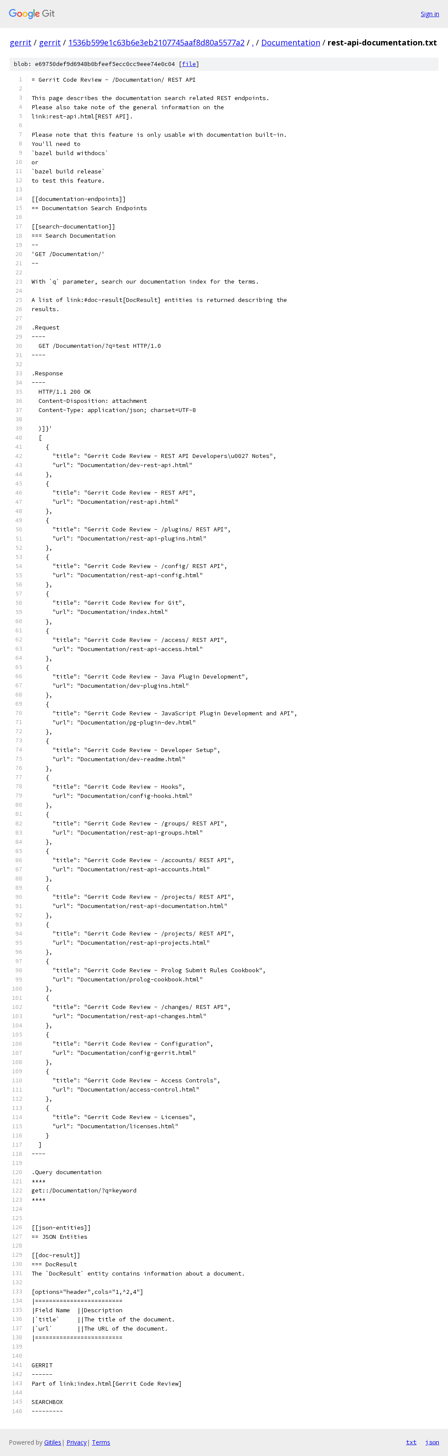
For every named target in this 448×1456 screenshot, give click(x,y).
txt (411, 1442)
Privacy (76, 1442)
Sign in (430, 14)
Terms (101, 1442)
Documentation (290, 42)
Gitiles (52, 1442)
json (432, 1442)
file (189, 64)
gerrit (21, 42)
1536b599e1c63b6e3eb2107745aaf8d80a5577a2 (156, 42)
